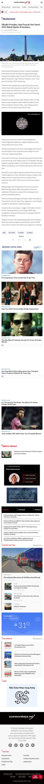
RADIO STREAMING (30, 475)
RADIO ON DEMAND (30, 478)
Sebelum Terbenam (20, 606)
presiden (21, 232)
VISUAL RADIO (29, 482)
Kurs (3, 765)
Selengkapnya (37, 545)
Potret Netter (7, 762)
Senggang (28, 762)
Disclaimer (22, 776)
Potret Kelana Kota (31, 758)
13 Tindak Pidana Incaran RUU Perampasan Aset (24, 646)
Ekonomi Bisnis (33, 7)
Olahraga (6, 758)
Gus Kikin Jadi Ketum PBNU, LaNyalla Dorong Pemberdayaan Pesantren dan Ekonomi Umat (18, 539)
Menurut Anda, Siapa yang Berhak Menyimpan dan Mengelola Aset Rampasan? (25, 673)
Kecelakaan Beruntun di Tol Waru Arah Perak (22, 577)
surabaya (30, 232)
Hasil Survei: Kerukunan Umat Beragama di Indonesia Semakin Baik (27, 655)
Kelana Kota (16, 7)
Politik (24, 7)
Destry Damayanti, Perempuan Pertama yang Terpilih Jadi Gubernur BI (26, 664)
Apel (4, 232)
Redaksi (12, 776)
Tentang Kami (6, 7)
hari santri (12, 232)
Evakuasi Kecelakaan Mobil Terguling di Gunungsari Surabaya (26, 587)
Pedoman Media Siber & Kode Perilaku (28, 774)
